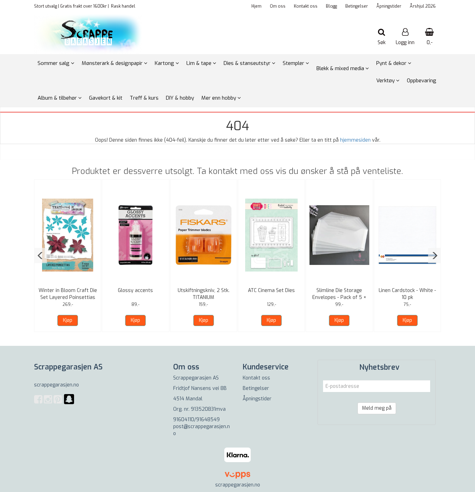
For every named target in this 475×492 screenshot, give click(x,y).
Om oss (277, 6)
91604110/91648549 (196, 419)
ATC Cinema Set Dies (271, 290)
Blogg (331, 6)
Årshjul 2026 (423, 6)
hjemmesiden (355, 140)
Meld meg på (377, 408)
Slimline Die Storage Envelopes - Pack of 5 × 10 (339, 297)
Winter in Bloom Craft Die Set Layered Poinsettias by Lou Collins (68, 297)
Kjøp (67, 320)
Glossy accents (135, 290)
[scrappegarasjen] (69, 403)
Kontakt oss (305, 6)
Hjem (256, 6)
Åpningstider (388, 6)
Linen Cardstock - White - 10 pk (407, 294)
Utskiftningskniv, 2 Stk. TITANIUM (204, 294)
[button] (40, 255)
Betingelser (356, 6)
